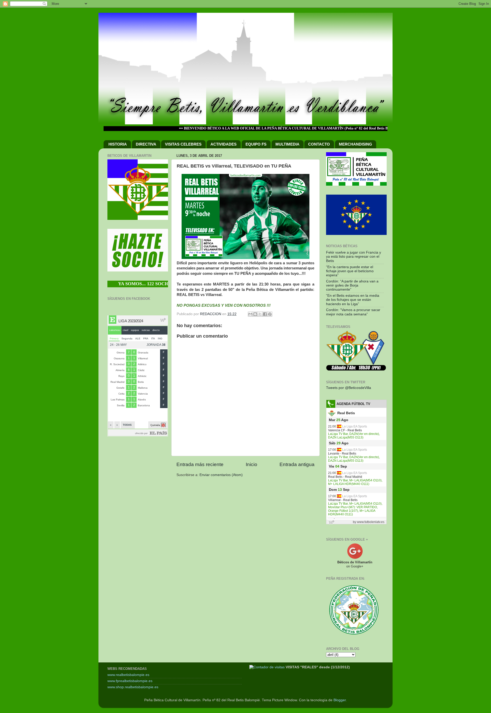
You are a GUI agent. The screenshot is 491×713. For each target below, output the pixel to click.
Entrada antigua (297, 464)
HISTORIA (117, 144)
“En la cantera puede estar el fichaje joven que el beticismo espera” (350, 271)
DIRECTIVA (146, 144)
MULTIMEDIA (287, 144)
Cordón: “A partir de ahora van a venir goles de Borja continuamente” (352, 285)
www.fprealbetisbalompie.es (129, 681)
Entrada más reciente (200, 464)
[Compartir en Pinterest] (269, 314)
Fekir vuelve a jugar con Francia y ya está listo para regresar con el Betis (353, 257)
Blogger (339, 700)
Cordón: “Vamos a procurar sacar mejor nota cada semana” (353, 312)
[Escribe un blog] (255, 314)
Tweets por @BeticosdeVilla (348, 388)
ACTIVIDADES (223, 144)
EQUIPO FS (256, 144)
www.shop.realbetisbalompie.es (132, 687)
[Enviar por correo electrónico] (250, 314)
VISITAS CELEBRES (183, 144)
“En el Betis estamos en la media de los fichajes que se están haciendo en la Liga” (352, 300)
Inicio (251, 464)
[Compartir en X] (260, 314)
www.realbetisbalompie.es (128, 675)
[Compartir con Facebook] (264, 314)
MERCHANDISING (355, 144)
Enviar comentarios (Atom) (221, 475)
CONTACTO (319, 144)
